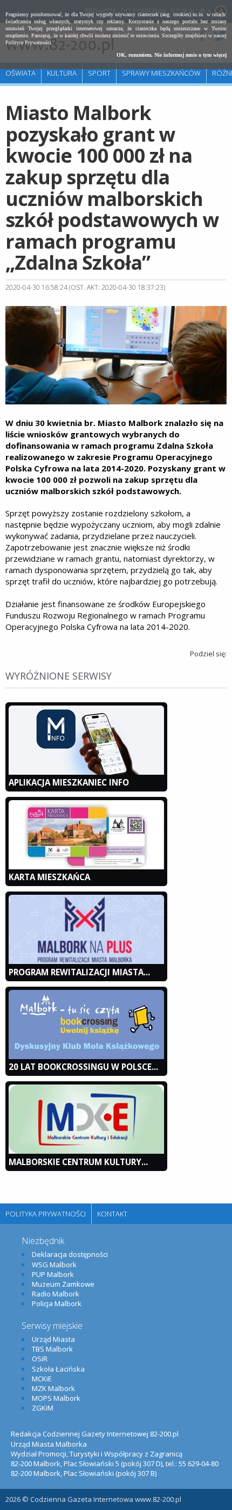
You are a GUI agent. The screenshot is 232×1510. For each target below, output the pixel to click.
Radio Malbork (55, 1294)
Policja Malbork (56, 1303)
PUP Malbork (53, 1274)
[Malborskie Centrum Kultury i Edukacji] (86, 1151)
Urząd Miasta (53, 1339)
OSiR (39, 1358)
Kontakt (112, 1214)
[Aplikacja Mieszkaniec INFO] (86, 772)
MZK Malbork (53, 1388)
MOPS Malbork (56, 1398)
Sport (99, 73)
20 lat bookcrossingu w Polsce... (83, 1066)
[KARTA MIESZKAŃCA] (86, 867)
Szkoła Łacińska (58, 1369)
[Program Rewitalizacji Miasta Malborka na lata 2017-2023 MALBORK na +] (86, 961)
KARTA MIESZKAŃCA (49, 877)
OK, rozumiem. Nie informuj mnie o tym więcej (172, 55)
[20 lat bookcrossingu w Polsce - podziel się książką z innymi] (86, 1056)
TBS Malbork (52, 1349)
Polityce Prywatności (28, 42)
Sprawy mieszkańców (161, 73)
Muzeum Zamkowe (63, 1284)
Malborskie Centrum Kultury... (78, 1161)
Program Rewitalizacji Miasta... (79, 972)
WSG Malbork (54, 1264)
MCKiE (42, 1378)
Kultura (62, 73)
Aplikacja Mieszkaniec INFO (69, 782)
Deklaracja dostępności (70, 1254)
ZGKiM (42, 1408)
